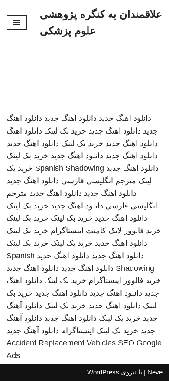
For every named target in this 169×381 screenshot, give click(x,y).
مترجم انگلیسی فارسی (98, 180)
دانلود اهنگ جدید (125, 118)
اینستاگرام (77, 330)
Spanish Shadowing (69, 168)
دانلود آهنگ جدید (70, 118)
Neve (154, 372)
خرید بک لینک (65, 131)
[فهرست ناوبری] (16, 22)
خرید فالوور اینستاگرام (124, 280)
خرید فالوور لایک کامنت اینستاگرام (106, 230)
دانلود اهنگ (24, 131)
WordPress (103, 372)
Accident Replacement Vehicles (61, 343)
